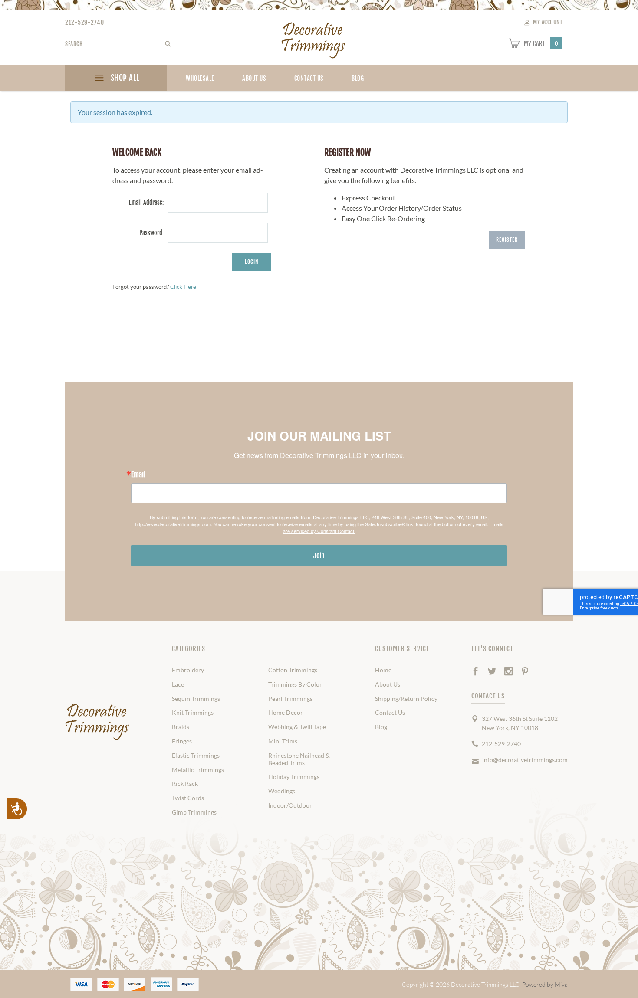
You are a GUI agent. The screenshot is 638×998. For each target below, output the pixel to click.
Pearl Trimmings (290, 698)
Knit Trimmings (193, 712)
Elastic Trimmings (196, 755)
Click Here (183, 286)
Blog (381, 726)
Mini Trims (282, 741)
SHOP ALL (124, 77)
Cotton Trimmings (292, 670)
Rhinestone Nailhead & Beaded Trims (299, 759)
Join (319, 555)
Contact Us (309, 78)
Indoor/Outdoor (290, 805)
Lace (178, 684)
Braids (180, 726)
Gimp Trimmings (194, 812)
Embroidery (188, 670)
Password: (151, 232)
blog (358, 78)
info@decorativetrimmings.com (525, 759)
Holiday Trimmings (293, 776)
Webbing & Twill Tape (297, 726)
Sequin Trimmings (196, 698)
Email (138, 474)
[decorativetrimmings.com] (97, 722)
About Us (254, 78)
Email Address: (146, 202)
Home (383, 670)
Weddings (281, 791)
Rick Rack (185, 783)
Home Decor (285, 712)
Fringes (182, 741)
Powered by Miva (545, 984)
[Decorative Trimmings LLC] (313, 38)
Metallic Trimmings (198, 769)
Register (507, 239)
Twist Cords (188, 798)
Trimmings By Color (295, 684)
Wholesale (200, 78)
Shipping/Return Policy (406, 698)
